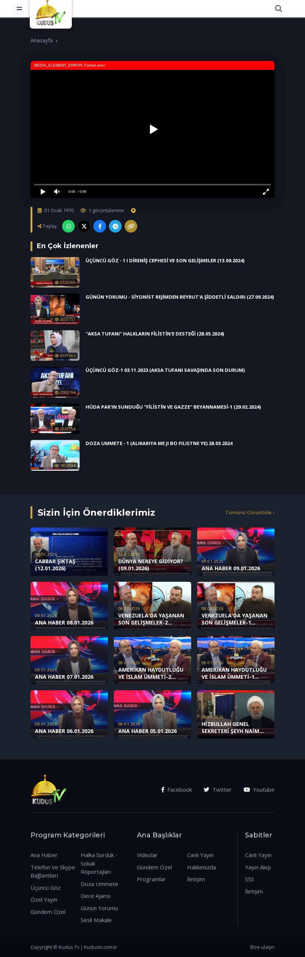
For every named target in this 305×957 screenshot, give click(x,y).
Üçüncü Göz (45, 887)
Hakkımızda (201, 867)
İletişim (196, 879)
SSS (249, 879)
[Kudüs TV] (52, 8)
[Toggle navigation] (19, 8)
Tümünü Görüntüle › (249, 512)
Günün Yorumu (99, 908)
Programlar (151, 879)
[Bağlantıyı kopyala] (131, 226)
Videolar (147, 855)
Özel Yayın (43, 899)
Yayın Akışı (258, 867)
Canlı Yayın (200, 855)
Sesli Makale (96, 920)
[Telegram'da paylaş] (115, 226)
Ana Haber (44, 855)
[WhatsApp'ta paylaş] (68, 226)
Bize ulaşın (262, 947)
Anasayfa (41, 40)
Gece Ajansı (95, 895)
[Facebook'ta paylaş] (99, 226)
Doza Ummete (99, 884)
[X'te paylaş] (84, 226)
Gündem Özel (47, 911)
